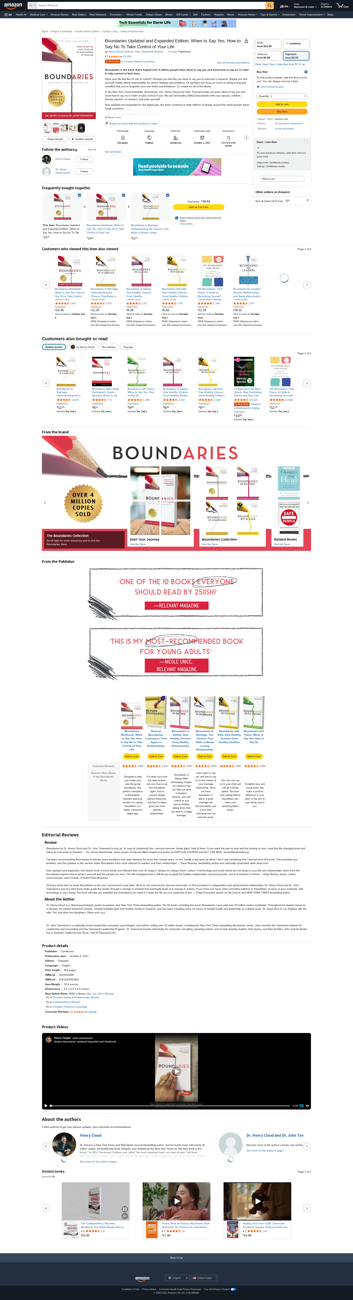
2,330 (217, 400)
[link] (107, 207)
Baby (330, 14)
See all (92, 149)
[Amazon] (13, 5)
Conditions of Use (130, 1289)
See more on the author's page (98, 1161)
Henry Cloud (115, 51)
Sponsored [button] (47, 1176)
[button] (8, 14)
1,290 (146, 400)
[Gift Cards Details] (189, 14)
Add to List (268, 178)
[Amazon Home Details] (257, 14)
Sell (195, 14)
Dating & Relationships (131, 31)
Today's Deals (154, 14)
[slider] (170, 1105)
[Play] (45, 1105)
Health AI (21, 14)
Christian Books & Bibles (87, 31)
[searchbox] (151, 5)
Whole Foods (134, 14)
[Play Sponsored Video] (176, 1201)
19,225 (253, 400)
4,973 (75, 400)
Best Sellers (79, 14)
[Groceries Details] (123, 14)
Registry (219, 14)
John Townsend (144, 51)
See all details (113, 151)
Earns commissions (83, 1037)
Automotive (288, 14)
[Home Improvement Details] (324, 14)
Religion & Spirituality (61, 31)
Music (230, 14)
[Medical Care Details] (47, 14)
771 (110, 400)
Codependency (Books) (66, 1001)
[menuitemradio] (301, 1105)
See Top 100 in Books (100, 993)
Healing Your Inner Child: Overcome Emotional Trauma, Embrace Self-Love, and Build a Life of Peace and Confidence (265, 1225)
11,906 (289, 400)
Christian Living (110, 31)
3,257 (182, 400)
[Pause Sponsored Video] (125, 1209)
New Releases (98, 14)
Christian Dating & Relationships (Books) (76, 997)
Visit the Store (138, 544)
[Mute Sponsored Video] (125, 1216)
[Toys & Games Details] (279, 14)
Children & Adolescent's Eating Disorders (247, 406)
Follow (84, 159)
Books (169, 14)
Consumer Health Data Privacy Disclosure (180, 1289)
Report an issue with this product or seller (133, 123)
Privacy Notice (149, 1289)
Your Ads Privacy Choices (216, 1289)
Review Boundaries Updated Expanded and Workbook (85, 1041)
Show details (186, 224)
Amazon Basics (59, 14)
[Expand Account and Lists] (316, 7)
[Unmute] (307, 1106)
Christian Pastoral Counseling (70, 1006)
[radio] (268, 44)
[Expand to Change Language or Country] (187, 1278)
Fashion (206, 14)
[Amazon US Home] (142, 1279)
